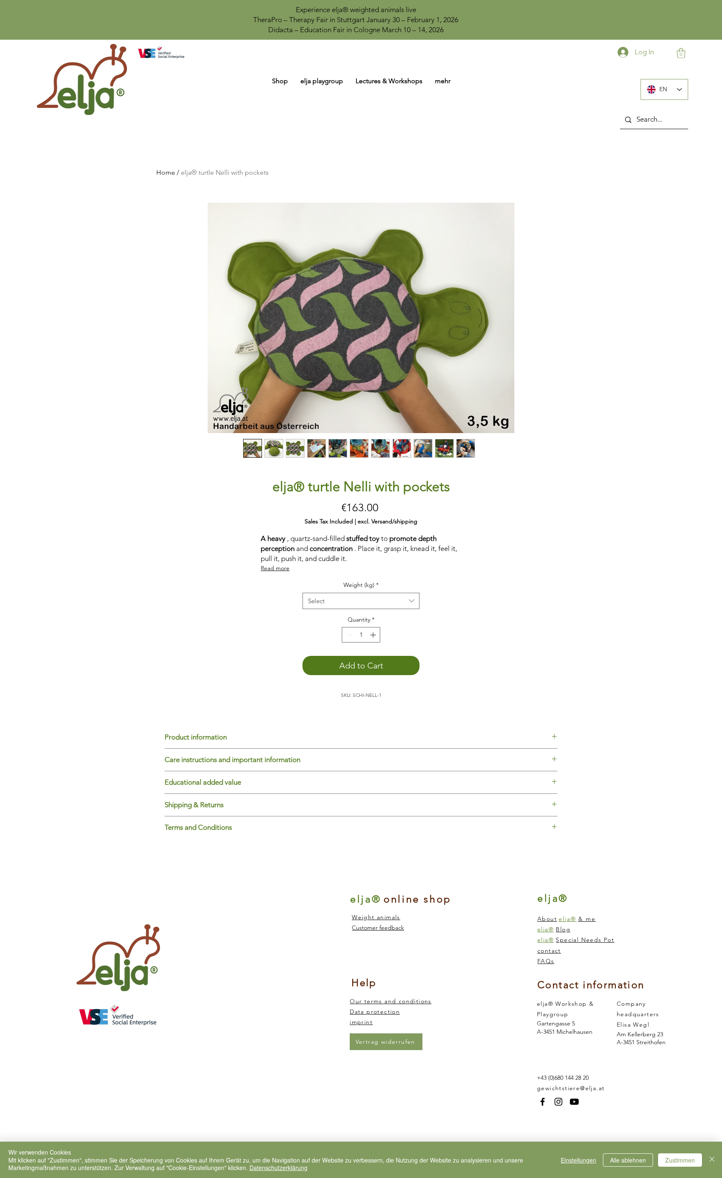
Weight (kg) (361, 585)
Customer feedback (378, 927)
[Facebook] (542, 1101)
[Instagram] (558, 1101)
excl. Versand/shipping (387, 521)
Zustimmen (680, 1160)
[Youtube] (574, 1101)
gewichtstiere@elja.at (571, 1088)
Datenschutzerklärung (278, 1167)
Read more (275, 568)
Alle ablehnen (628, 1160)
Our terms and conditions (391, 1001)
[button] (681, 53)
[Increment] (374, 634)
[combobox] (361, 601)
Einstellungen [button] (578, 1160)
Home (165, 172)
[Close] (712, 1159)
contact (549, 950)
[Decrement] (348, 634)
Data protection (375, 1011)
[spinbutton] (361, 634)
